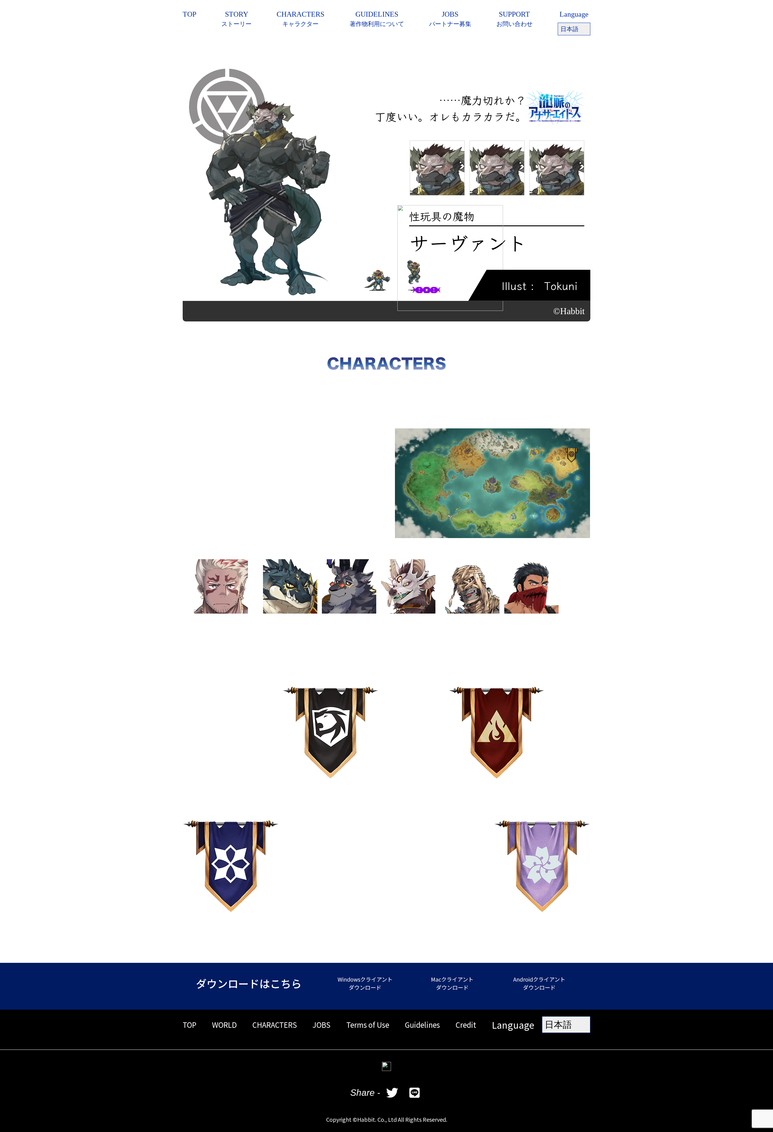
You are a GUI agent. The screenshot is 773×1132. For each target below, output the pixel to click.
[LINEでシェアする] (414, 1093)
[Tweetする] (392, 1093)
